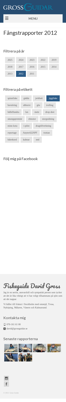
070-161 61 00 (14, 324)
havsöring (12, 105)
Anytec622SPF (30, 132)
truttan (46, 132)
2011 (32, 73)
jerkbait (39, 98)
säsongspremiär (15, 119)
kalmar (26, 139)
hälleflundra (13, 112)
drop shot (49, 112)
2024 (21, 60)
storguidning (48, 119)
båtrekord (12, 139)
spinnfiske (12, 98)
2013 (10, 73)
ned (37, 139)
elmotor (32, 119)
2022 (43, 60)
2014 (54, 67)
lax (26, 112)
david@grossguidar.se (17, 328)
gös (38, 105)
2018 (10, 67)
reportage (12, 132)
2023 (32, 60)
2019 (54, 60)
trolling (49, 105)
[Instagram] (6, 378)
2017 (21, 67)
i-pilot (26, 126)
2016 (32, 67)
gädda (26, 98)
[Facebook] (6, 384)
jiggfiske (53, 98)
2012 (21, 73)
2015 (43, 67)
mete (37, 112)
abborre (26, 105)
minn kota (12, 126)
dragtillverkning (43, 126)
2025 (10, 60)
